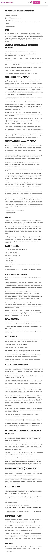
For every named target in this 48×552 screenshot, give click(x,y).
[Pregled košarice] (31, 2)
